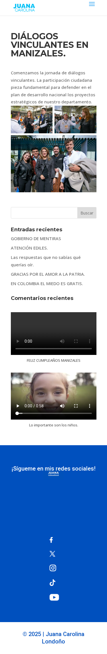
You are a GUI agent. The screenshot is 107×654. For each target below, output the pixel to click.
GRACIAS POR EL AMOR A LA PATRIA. (48, 274)
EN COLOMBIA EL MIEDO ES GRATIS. (47, 283)
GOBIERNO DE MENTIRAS (36, 238)
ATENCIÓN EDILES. (29, 248)
